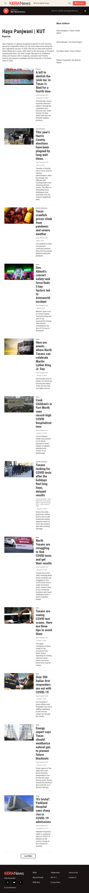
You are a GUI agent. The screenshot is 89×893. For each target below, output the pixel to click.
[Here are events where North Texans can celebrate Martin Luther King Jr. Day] (19, 346)
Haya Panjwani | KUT (42, 95)
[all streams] (86, 11)
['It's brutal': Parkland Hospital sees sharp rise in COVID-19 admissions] (19, 803)
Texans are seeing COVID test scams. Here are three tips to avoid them (44, 622)
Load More (28, 856)
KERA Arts (36, 882)
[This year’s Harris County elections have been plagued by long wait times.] (19, 136)
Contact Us (72, 877)
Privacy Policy (55, 882)
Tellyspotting (55, 872)
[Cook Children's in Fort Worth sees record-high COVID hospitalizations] (19, 404)
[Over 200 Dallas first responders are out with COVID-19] (19, 681)
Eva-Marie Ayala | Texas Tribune (68, 51)
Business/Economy (41, 208)
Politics (38, 69)
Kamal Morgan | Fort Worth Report (69, 42)
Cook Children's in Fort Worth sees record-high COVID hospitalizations (44, 413)
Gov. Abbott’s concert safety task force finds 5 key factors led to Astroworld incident (43, 285)
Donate (80, 3)
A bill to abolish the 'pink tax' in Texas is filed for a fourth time (43, 81)
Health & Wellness (41, 462)
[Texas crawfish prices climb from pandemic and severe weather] (19, 215)
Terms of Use (73, 872)
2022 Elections (40, 129)
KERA (35, 872)
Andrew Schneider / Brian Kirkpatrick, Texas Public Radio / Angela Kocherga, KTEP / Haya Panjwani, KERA (43, 502)
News (37, 264)
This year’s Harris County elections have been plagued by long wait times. (43, 145)
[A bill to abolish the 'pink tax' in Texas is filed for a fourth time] (19, 76)
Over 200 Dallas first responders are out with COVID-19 (43, 684)
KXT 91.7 (54, 877)
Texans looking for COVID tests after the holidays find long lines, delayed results (43, 480)
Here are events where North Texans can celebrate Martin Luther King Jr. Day (44, 356)
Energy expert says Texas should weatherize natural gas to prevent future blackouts (43, 743)
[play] (6, 11)
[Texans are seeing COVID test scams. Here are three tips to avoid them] (19, 615)
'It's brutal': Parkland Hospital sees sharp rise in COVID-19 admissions (43, 810)
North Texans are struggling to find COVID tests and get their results (44, 552)
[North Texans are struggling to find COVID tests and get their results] (19, 545)
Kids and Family (38, 877)
